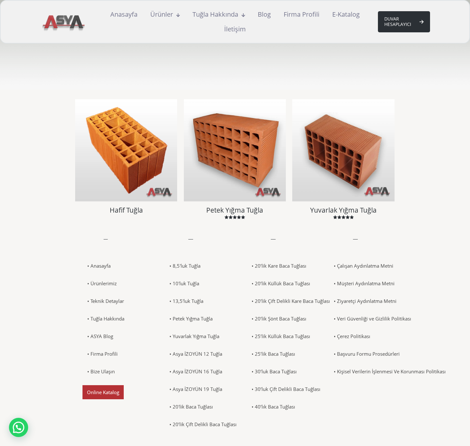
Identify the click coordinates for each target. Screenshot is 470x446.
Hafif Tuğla (126, 210)
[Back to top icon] (439, 433)
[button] (18, 427)
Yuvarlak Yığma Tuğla (343, 210)
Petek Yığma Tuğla (234, 210)
